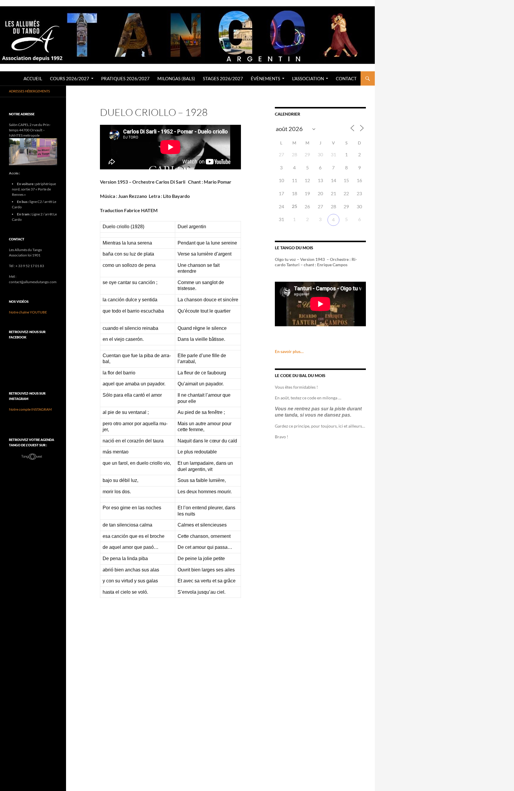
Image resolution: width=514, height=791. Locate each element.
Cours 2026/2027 (69, 78)
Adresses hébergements (29, 91)
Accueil (32, 78)
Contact (346, 78)
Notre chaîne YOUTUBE (28, 312)
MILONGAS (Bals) (176, 78)
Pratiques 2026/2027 (125, 78)
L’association (308, 78)
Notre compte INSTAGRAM (30, 409)
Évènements (265, 78)
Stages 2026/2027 (223, 78)
